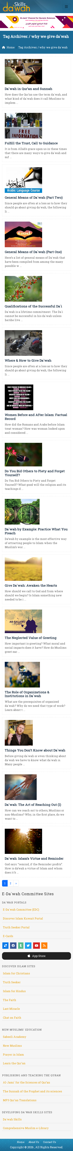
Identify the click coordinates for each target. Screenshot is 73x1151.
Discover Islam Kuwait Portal (23, 918)
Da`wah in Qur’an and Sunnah (28, 89)
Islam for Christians (16, 973)
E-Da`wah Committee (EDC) (21, 909)
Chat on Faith (12, 1017)
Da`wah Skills (12, 1119)
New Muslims (12, 1045)
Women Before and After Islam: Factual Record (36, 417)
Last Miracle (11, 1008)
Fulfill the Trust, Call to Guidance (31, 143)
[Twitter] (28, 945)
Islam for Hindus (14, 991)
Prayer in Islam (13, 1054)
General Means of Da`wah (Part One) (33, 252)
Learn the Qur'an (14, 1063)
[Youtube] (36, 945)
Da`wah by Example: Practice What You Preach (36, 531)
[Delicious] (5, 945)
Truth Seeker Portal (16, 927)
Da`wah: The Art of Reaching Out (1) (33, 804)
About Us (34, 1142)
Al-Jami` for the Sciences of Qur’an (26, 1082)
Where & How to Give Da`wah (28, 360)
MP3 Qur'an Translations (19, 1100)
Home (20, 1142)
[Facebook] (13, 945)
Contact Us (49, 1142)
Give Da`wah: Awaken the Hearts (31, 585)
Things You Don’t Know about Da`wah (35, 750)
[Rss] (44, 945)
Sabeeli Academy (14, 1036)
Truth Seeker (12, 982)
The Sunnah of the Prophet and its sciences (32, 1091)
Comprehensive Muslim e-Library (26, 1128)
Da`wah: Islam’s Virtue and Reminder (34, 858)
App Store (38, 956)
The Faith (9, 1000)
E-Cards (8, 936)
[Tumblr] (20, 945)
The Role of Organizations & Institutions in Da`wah (27, 694)
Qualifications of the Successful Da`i (33, 306)
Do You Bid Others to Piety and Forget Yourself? (35, 473)
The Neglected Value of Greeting (31, 638)
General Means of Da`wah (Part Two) (34, 197)
